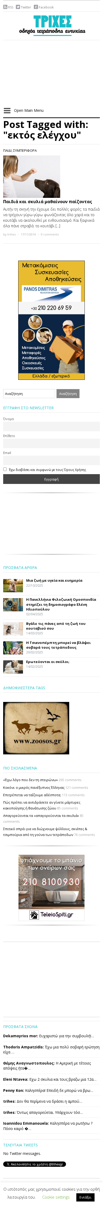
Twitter (26, 7)
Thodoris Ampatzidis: (23, 1046)
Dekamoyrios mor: (20, 1035)
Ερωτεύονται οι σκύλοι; (47, 661)
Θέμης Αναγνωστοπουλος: (29, 1063)
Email (7, 453)
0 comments (50, 234)
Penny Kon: (13, 1090)
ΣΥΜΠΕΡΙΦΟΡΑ (25, 150)
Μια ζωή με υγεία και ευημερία (54, 580)
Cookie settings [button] (56, 1197)
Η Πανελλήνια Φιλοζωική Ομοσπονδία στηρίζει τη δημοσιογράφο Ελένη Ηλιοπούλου (61, 604)
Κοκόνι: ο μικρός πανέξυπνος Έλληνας (33, 787)
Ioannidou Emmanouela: (26, 1123)
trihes (11, 234)
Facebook (46, 7)
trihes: (9, 1101)
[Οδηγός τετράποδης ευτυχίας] (51, 25)
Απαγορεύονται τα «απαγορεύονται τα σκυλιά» (41, 815)
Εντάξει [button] (85, 1197)
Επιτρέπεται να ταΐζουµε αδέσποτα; (32, 795)
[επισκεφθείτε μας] (51, 887)
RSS (10, 7)
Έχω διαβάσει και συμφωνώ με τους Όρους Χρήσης (47, 470)
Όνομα (8, 419)
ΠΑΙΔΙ (7, 150)
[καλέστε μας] (51, 319)
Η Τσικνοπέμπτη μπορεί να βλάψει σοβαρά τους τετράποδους (58, 645)
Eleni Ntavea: (15, 1079)
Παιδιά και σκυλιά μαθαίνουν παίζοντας (47, 201)
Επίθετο (9, 436)
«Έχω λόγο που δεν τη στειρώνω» (30, 779)
